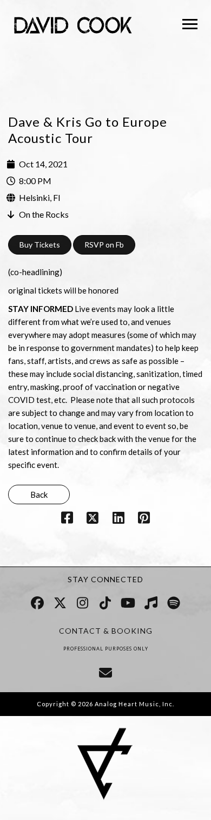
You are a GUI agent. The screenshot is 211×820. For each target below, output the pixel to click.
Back (39, 494)
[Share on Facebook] (67, 519)
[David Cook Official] (73, 26)
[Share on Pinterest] (143, 519)
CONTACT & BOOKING (106, 630)
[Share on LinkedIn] (118, 519)
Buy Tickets (39, 244)
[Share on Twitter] (93, 519)
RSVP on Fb (104, 244)
